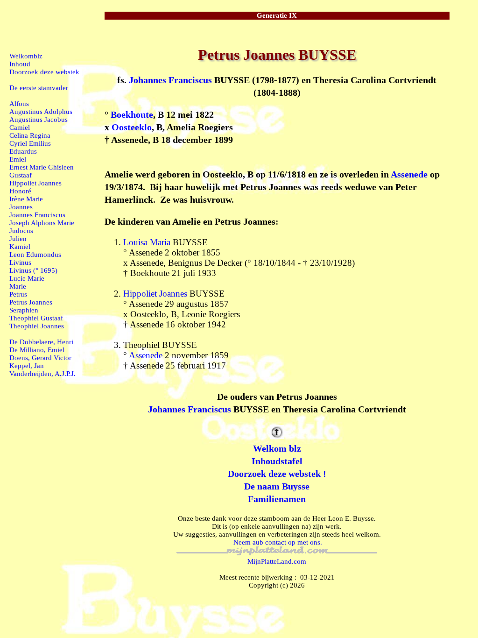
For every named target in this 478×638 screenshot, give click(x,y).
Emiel (17, 159)
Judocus (21, 230)
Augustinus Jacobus (38, 119)
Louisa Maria (146, 242)
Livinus (20, 262)
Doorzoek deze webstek (44, 72)
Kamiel (19, 246)
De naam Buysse (276, 486)
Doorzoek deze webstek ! (277, 473)
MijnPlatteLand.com (276, 561)
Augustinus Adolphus (40, 111)
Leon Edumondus (35, 254)
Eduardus (23, 151)
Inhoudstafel (277, 461)
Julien (18, 238)
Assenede (409, 174)
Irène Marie (26, 199)
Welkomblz (25, 56)
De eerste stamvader (38, 88)
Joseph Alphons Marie (41, 223)
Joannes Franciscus (37, 215)
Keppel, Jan (26, 365)
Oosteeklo (132, 127)
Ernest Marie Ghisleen (41, 167)
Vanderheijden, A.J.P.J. (42, 373)
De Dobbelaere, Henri (41, 342)
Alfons (19, 103)
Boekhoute (132, 114)
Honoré (20, 191)
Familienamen (277, 499)
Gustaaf (20, 175)
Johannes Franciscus (170, 80)
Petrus (18, 294)
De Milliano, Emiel (36, 350)
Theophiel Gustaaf (36, 318)
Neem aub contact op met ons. (277, 542)
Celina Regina (29, 135)
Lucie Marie (26, 278)
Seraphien (23, 310)
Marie (17, 286)
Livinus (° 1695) (33, 270)
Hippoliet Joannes (155, 293)
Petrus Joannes (30, 302)
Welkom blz (277, 448)
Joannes (21, 207)
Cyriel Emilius (30, 143)
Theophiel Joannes (36, 326)
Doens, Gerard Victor (40, 358)
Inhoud (19, 64)
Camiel (19, 127)
